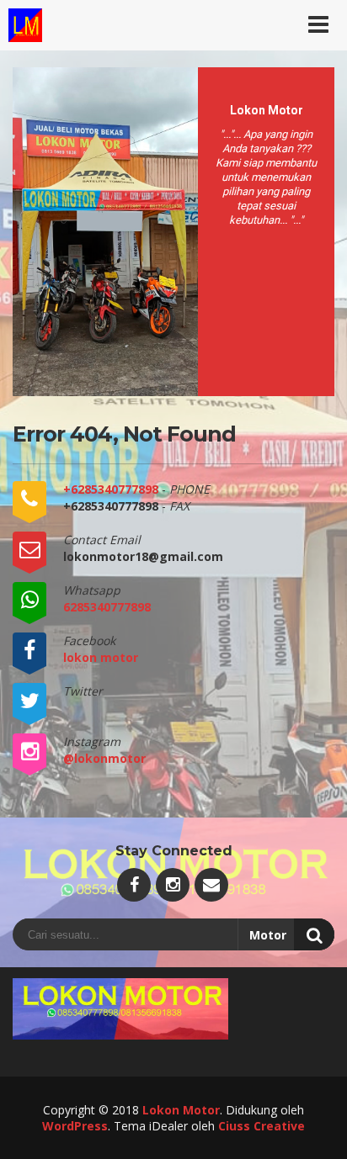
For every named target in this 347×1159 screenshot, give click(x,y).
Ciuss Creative (261, 1126)
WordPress (75, 1126)
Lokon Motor (181, 1110)
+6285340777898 (112, 489)
